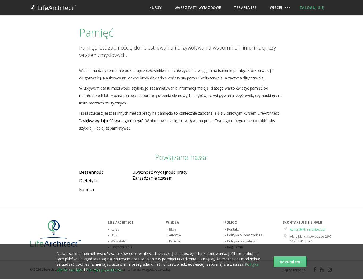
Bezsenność (91, 172)
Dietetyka (88, 181)
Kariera (86, 189)
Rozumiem (290, 261)
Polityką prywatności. (104, 269)
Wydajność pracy (170, 172)
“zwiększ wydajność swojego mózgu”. (111, 120)
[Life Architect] (53, 12)
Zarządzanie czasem (152, 178)
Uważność (142, 172)
